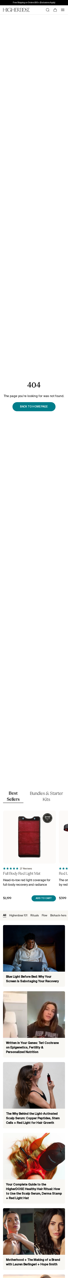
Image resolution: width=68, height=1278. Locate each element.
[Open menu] (62, 10)
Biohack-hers (58, 915)
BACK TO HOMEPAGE (34, 406)
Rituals (34, 915)
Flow (44, 915)
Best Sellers (13, 796)
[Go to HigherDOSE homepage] (16, 10)
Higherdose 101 (18, 915)
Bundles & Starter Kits (46, 796)
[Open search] (47, 10)
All (4, 915)
